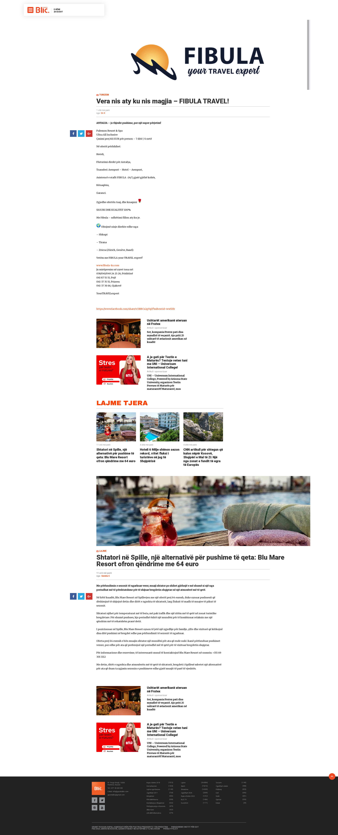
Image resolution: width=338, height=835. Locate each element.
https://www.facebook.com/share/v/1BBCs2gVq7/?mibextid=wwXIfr (135, 308)
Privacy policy (170, 829)
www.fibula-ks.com (107, 265)
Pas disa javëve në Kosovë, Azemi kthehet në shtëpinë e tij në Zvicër (126, 829)
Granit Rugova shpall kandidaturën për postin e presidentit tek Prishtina (130, 827)
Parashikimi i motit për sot (185, 827)
